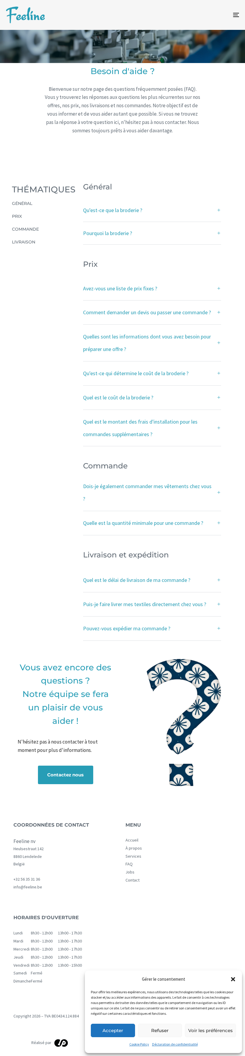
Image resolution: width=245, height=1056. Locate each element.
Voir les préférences (210, 1030)
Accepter (112, 1030)
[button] (233, 979)
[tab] (152, 210)
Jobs (129, 872)
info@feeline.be (27, 887)
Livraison (23, 242)
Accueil (131, 840)
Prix (17, 216)
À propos (133, 848)
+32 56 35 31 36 (26, 879)
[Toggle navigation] (200, 15)
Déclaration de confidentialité (175, 1044)
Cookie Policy (139, 1044)
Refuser (160, 1030)
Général (22, 203)
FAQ (129, 864)
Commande (25, 229)
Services (133, 856)
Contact (132, 880)
